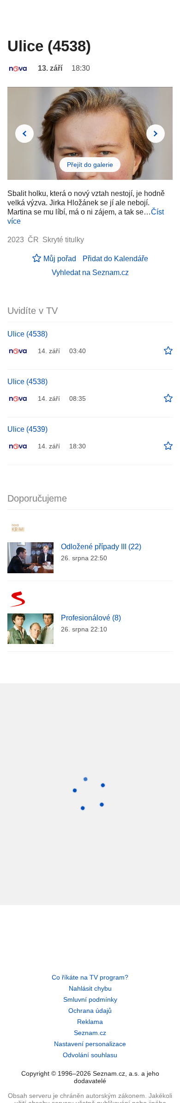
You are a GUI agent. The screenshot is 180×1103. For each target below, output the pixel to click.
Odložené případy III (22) (101, 547)
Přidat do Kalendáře (115, 259)
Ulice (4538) (27, 334)
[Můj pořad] (168, 350)
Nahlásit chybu (90, 988)
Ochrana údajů (90, 1010)
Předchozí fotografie (24, 133)
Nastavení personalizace (90, 1044)
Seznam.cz (90, 1032)
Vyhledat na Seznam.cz (90, 272)
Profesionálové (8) (91, 618)
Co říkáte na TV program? (90, 977)
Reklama (90, 1021)
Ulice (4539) (27, 429)
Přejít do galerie (90, 164)
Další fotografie (155, 133)
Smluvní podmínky (90, 999)
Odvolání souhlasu (90, 1055)
